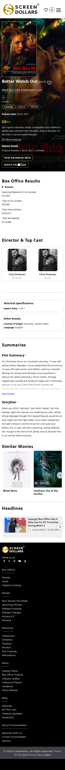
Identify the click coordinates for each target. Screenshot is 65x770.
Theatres (7, 643)
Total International (11, 209)
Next (60, 475)
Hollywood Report (12, 682)
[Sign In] (51, 10)
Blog (4, 698)
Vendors (6, 647)
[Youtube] (19, 561)
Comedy (8, 106)
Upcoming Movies (12, 604)
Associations (8, 655)
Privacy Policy (36, 754)
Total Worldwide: (11, 218)
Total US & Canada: (12, 200)
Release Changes (11, 612)
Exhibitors (7, 639)
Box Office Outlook (12, 674)
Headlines (7, 686)
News (5, 663)
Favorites (45, 10)
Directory (7, 628)
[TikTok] (25, 561)
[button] (49, 83)
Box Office (8, 569)
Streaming (8, 717)
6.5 (8, 121)
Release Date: (9, 114)
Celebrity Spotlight (12, 713)
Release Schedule (12, 608)
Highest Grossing (11, 585)
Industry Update (11, 678)
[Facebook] (4, 561)
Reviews (6, 620)
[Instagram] (14, 561)
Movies (6, 593)
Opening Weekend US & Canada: (19, 192)
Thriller (35, 106)
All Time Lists (9, 709)
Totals (5, 581)
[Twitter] (9, 561)
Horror (22, 106)
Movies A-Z (8, 616)
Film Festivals (9, 651)
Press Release (10, 690)
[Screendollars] (21, 8)
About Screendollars (14, 725)
